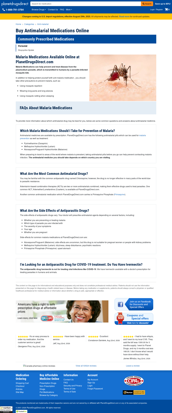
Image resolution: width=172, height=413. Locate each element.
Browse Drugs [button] (38, 9)
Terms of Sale (70, 391)
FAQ (62, 9)
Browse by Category (49, 395)
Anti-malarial (43, 24)
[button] (6, 409)
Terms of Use (69, 388)
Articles (19, 389)
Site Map (20, 392)
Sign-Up (91, 382)
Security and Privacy (73, 385)
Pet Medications (47, 392)
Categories (29, 24)
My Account (93, 379)
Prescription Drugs (48, 383)
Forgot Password (95, 388)
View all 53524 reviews (86, 365)
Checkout (20, 386)
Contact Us (53, 9)
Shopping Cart (22, 383)
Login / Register (156, 9)
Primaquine (119, 194)
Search (148, 3)
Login (90, 385)
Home (18, 24)
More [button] (68, 9)
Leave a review (133, 365)
